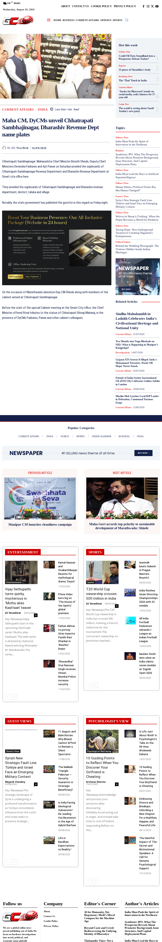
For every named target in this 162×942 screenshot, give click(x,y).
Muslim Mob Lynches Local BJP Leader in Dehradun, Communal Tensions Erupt (137, 399)
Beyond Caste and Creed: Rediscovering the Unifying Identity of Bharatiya (100, 930)
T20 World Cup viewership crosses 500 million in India (101, 593)
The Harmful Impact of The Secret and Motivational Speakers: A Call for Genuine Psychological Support (148, 853)
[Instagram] (148, 6)
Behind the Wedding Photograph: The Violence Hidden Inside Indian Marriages (137, 249)
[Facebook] (143, 6)
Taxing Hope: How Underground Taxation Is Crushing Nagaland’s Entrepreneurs (134, 233)
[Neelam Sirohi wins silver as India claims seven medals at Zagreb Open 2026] (130, 656)
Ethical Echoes (123, 242)
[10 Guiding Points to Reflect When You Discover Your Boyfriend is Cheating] (130, 769)
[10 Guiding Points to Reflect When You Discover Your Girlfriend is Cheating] (102, 741)
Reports (128, 149)
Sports (90, 582)
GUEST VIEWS (19, 721)
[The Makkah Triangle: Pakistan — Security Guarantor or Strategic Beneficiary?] (49, 769)
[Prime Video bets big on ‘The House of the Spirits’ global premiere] (49, 596)
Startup (132, 168)
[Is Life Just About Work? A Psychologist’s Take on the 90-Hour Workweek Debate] (130, 734)
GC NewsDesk (20, 147)
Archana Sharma (96, 781)
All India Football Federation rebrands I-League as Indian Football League (148, 630)
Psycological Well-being (99, 751)
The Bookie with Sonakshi (144, 176)
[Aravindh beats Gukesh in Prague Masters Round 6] (130, 565)
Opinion (140, 138)
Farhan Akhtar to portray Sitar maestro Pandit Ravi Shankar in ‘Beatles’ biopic (66, 637)
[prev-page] (7, 696)
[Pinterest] (95, 148)
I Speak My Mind (139, 115)
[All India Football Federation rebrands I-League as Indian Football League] (130, 621)
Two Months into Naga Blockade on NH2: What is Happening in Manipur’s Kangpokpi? (137, 344)
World (144, 180)
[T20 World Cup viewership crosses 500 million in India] (102, 572)
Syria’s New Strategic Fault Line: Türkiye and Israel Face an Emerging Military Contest (136, 203)
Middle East (141, 134)
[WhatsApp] (105, 148)
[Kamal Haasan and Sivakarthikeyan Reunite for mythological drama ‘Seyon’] (49, 565)
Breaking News (135, 70)
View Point (129, 180)
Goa (127, 104)
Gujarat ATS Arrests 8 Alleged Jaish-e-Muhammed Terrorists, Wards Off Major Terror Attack (136, 363)
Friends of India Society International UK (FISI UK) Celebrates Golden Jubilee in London (138, 381)
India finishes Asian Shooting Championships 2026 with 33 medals (148, 598)
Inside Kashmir (135, 127)
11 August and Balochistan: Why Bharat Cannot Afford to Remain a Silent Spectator (67, 743)
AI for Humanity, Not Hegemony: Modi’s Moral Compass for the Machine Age (99, 916)
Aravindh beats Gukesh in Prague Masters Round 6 (147, 570)
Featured (131, 100)
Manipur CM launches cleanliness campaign (40, 524)
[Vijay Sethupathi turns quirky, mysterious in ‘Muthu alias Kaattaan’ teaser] (21, 572)
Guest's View (139, 111)
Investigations (132, 130)
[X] (152, 6)
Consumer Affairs (137, 74)
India (43, 109)
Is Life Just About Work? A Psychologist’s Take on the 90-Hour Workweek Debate (148, 743)
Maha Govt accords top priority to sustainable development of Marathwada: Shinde (122, 526)
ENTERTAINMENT (23, 552)
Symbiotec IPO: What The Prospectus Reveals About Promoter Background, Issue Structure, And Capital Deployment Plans (142, 927)
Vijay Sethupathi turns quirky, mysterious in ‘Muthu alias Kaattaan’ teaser (18, 598)
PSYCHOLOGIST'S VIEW (109, 721)
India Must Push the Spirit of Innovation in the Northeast (141, 913)
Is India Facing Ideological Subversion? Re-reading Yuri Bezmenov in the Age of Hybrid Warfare (67, 814)
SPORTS (95, 552)
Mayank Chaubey (15, 781)
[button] (126, 20)
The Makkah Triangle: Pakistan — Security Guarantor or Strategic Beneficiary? (65, 778)
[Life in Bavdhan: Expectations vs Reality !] (49, 840)
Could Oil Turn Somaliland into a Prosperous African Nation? (137, 57)
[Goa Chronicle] (18, 20)
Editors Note (124, 52)
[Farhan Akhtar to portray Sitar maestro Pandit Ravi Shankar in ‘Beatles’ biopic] (49, 628)
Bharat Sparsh (129, 66)
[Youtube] (157, 6)
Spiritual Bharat (136, 164)
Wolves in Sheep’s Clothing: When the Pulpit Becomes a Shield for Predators (138, 218)
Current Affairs (18, 109)
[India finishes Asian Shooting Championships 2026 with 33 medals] (130, 593)
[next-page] (14, 696)
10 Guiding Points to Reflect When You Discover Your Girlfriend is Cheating (102, 767)
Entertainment (13, 582)
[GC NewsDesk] (4, 148)
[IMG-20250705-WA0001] (56, 248)
